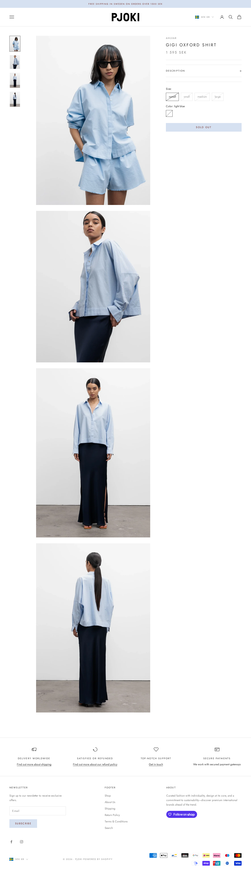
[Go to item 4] (14, 99)
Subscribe (23, 823)
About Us (110, 802)
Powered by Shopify (98, 859)
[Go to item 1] (14, 44)
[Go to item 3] (14, 80)
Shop (108, 796)
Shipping (110, 808)
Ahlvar (171, 38)
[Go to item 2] (14, 62)
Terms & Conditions (116, 821)
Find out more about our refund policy (95, 764)
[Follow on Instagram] (22, 842)
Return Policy (112, 815)
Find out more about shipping (34, 764)
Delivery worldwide (34, 758)
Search (109, 828)
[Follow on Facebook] (11, 842)
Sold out (203, 127)
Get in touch (156, 764)
